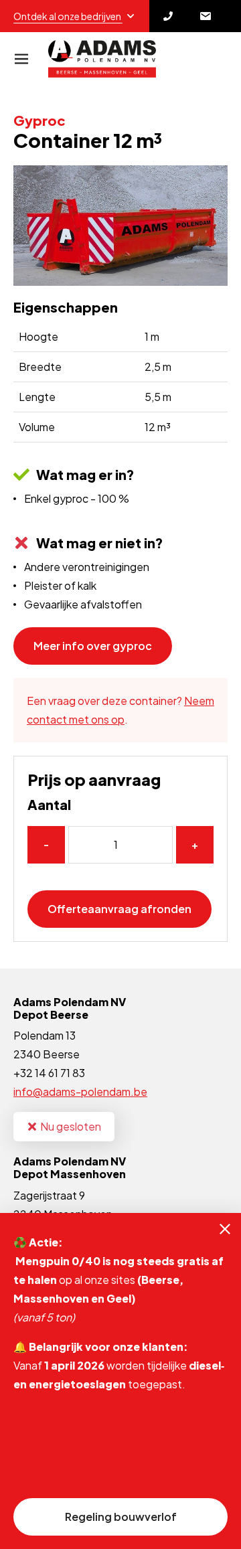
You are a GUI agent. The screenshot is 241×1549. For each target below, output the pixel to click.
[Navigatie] (21, 59)
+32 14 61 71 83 (49, 1073)
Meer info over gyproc (92, 646)
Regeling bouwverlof (121, 1517)
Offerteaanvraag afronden (119, 909)
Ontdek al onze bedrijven (68, 16)
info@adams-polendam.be (80, 1091)
